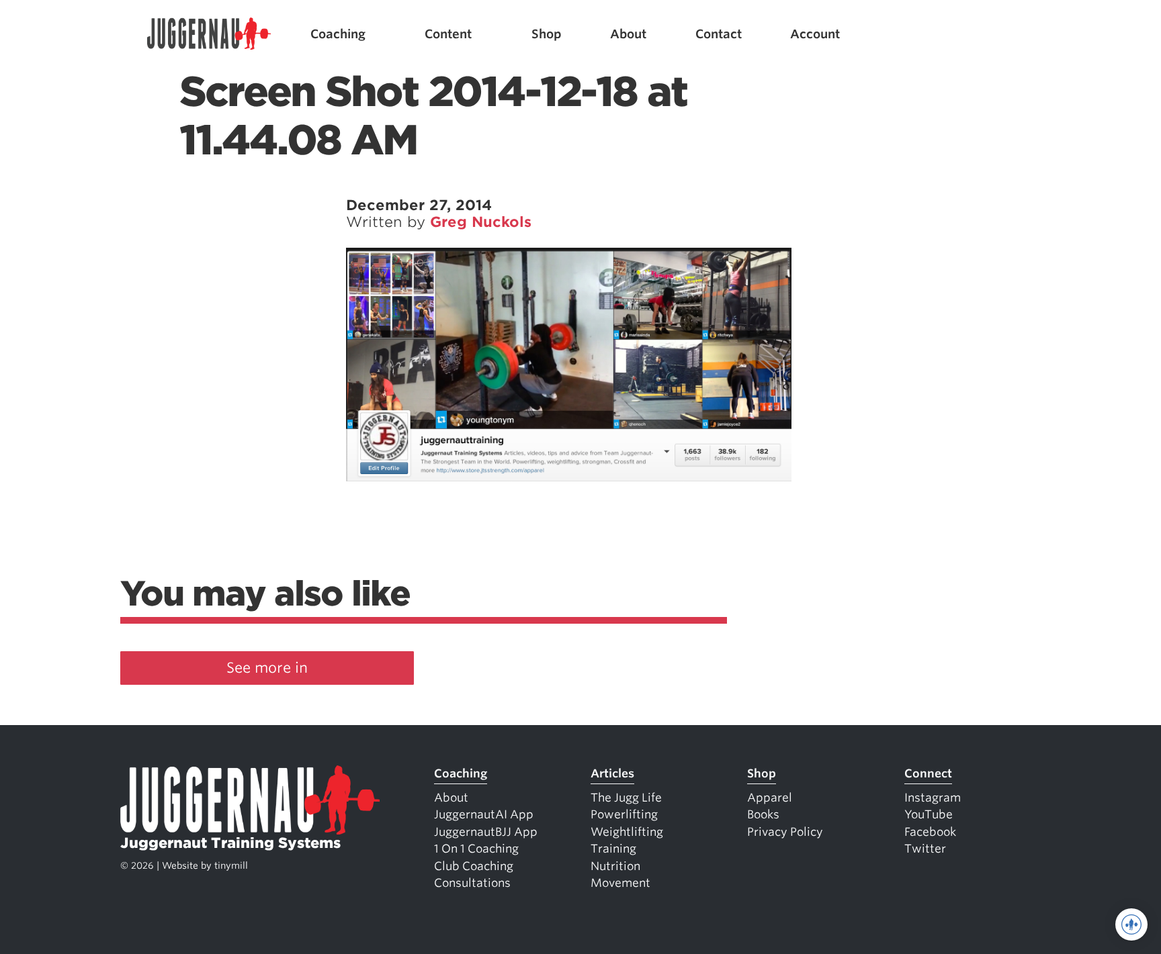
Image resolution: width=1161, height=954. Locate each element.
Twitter (925, 848)
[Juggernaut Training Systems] (209, 34)
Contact (718, 34)
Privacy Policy (785, 832)
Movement (620, 883)
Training (613, 848)
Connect (928, 773)
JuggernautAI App (483, 814)
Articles (612, 773)
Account (815, 34)
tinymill (231, 865)
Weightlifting (627, 832)
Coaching (338, 34)
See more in (267, 667)
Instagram (932, 797)
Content (448, 34)
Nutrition (615, 866)
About (628, 34)
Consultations (472, 883)
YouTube (928, 814)
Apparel (769, 797)
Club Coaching (473, 866)
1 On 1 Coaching (476, 848)
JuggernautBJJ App (486, 832)
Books (763, 814)
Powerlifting (624, 814)
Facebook (930, 832)
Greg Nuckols (480, 221)
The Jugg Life (626, 797)
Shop (546, 34)
